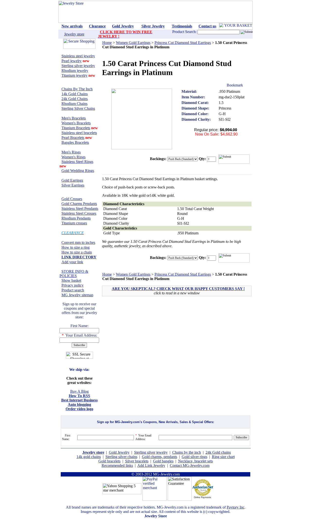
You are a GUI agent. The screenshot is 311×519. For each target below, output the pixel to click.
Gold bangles (163, 461)
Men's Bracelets (73, 118)
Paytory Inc (235, 507)
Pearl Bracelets (72, 138)
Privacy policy (72, 285)
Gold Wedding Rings (77, 171)
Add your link (72, 262)
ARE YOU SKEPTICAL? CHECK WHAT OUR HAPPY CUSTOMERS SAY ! (178, 289)
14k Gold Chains (74, 94)
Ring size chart (223, 457)
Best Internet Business (79, 400)
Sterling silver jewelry (78, 66)
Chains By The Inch (77, 89)
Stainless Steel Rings (77, 162)
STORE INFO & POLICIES (74, 273)
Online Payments (202, 497)
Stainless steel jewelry (78, 56)
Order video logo (79, 409)
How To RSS (79, 396)
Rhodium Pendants (76, 218)
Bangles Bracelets (75, 142)
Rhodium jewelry (74, 70)
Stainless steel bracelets (79, 133)
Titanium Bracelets (75, 128)
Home (107, 43)
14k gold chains (89, 457)
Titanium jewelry (74, 75)
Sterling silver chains (121, 457)
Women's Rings (73, 157)
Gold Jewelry (119, 452)
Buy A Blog (79, 391)
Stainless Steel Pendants (79, 208)
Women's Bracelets (76, 123)
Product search (72, 290)
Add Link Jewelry (151, 465)
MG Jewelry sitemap (77, 295)
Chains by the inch (186, 452)
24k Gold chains (218, 452)
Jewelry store (74, 34)
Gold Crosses (71, 199)
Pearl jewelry (71, 61)
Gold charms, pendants (159, 457)
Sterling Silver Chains (78, 108)
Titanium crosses (74, 223)
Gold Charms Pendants (79, 204)
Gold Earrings (72, 180)
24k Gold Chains (74, 99)
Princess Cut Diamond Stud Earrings (183, 43)
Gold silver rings (194, 457)
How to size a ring (75, 247)
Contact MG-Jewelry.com (189, 465)
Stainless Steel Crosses (78, 213)
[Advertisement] (144, 335)
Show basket (71, 280)
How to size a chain (76, 252)
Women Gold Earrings (133, 43)
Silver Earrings (72, 185)
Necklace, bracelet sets (195, 461)
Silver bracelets (136, 461)
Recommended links (117, 465)
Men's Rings (71, 152)
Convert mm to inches (78, 242)
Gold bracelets (109, 461)
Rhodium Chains (74, 104)
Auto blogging (79, 404)
